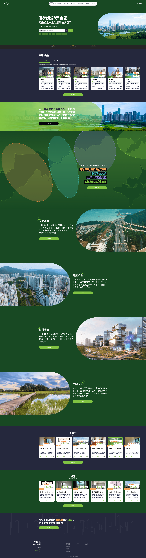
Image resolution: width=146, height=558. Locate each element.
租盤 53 (50, 75)
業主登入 (140, 3)
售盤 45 (50, 73)
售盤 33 (67, 73)
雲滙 (63, 78)
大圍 (47, 64)
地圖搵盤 (88, 3)
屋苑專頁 (73, 3)
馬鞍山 (74, 64)
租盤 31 (84, 75)
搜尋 (70, 30)
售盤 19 (84, 73)
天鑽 (132, 78)
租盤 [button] (44, 30)
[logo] (5, 3)
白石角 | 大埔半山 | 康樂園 (64, 64)
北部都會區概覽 (58, 3)
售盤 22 (119, 73)
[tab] (41, 30)
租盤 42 (102, 75)
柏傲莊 (46, 78)
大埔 (51, 64)
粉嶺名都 (98, 78)
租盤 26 (136, 75)
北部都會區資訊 (81, 3)
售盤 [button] (41, 30)
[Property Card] (47, 447)
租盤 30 (119, 75)
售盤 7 (101, 73)
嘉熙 (81, 78)
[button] (66, 30)
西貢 (70, 64)
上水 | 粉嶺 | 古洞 (42, 64)
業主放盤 (93, 3)
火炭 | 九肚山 (55, 64)
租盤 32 (67, 75)
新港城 (115, 78)
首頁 (51, 3)
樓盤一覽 (66, 3)
